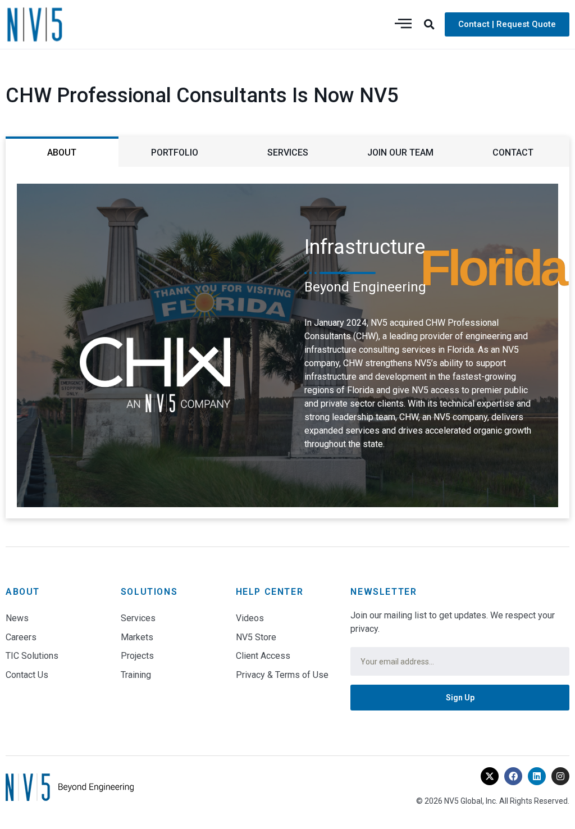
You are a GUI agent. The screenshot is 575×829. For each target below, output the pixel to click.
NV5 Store (256, 637)
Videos (250, 618)
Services (138, 618)
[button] (429, 24)
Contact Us (27, 674)
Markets (137, 637)
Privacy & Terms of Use (282, 674)
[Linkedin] (537, 776)
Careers (21, 637)
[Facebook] (513, 776)
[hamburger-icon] (403, 24)
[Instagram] (560, 776)
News (17, 618)
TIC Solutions (32, 655)
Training (136, 674)
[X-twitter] (490, 776)
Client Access (263, 655)
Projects (137, 655)
